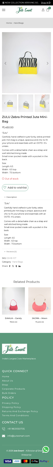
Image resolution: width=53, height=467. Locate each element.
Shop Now (46, 2)
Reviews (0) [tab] (12, 251)
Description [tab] (12, 197)
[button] (3, 3)
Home (9, 23)
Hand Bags (19, 23)
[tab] (26, 197)
